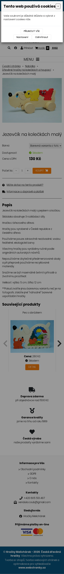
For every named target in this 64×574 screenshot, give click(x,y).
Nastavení (22, 37)
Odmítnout (41, 37)
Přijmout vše (32, 31)
